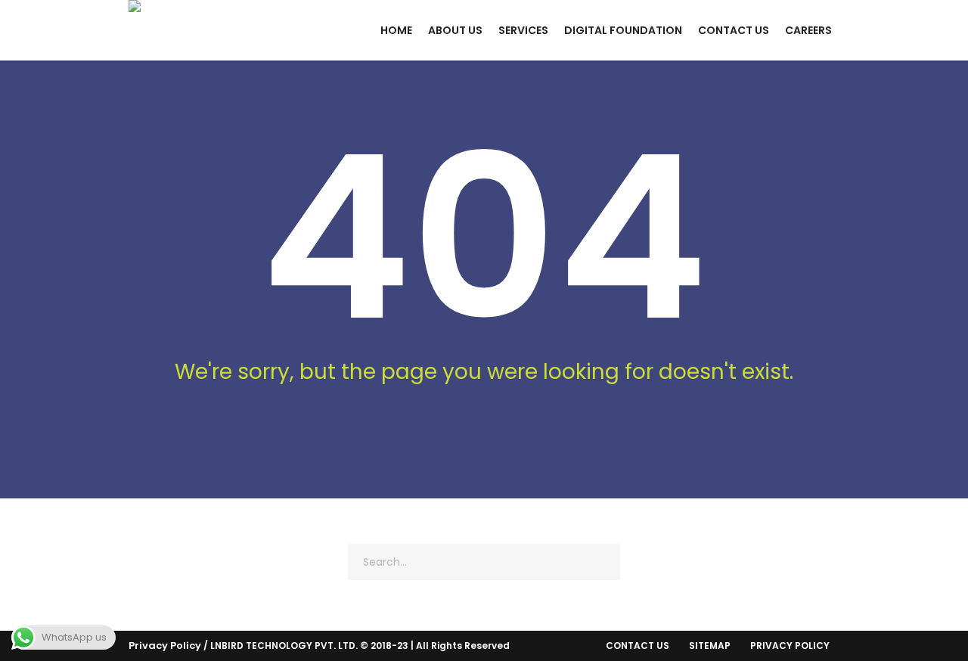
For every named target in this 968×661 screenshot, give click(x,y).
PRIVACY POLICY (790, 645)
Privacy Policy (165, 645)
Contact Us (637, 645)
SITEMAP (710, 645)
